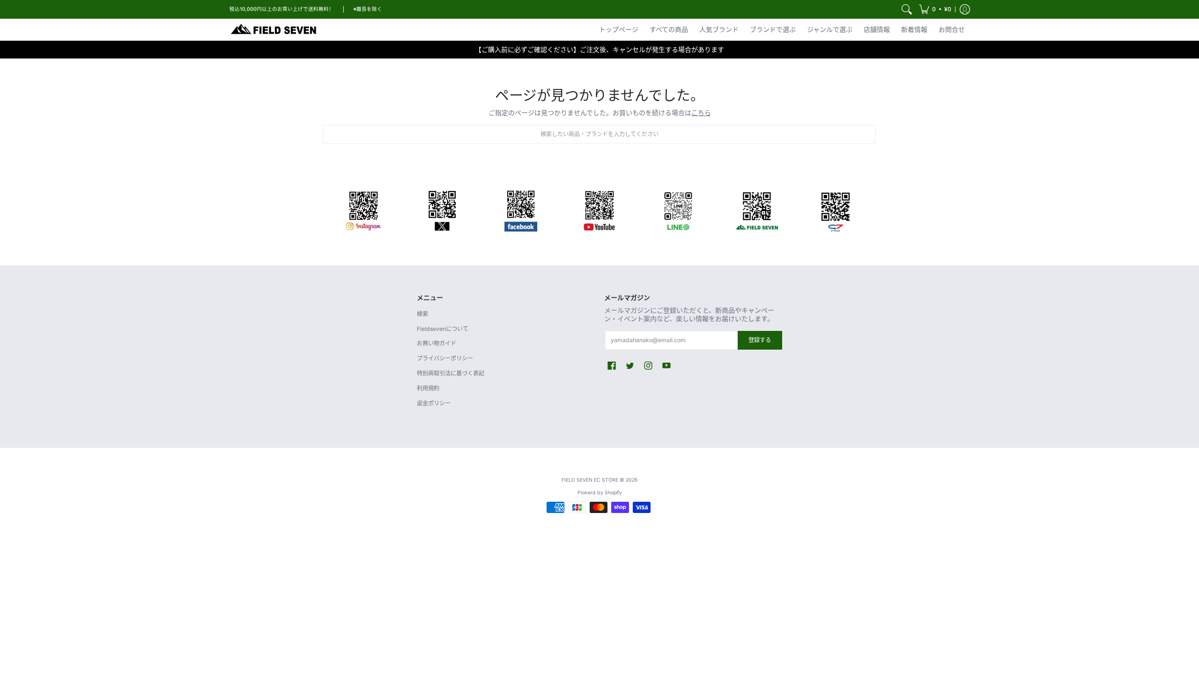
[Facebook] (520, 209)
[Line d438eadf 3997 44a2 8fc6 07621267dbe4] (678, 209)
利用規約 (428, 388)
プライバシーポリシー (445, 358)
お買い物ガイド (436, 343)
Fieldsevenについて (442, 328)
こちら (701, 113)
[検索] (907, 9)
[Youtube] (599, 209)
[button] (935, 9)
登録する (759, 340)
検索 (422, 313)
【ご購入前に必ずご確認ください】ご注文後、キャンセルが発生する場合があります (599, 49)
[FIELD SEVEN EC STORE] (273, 29)
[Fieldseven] (757, 209)
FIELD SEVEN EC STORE (590, 480)
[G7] (835, 209)
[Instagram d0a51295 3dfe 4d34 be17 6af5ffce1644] (363, 209)
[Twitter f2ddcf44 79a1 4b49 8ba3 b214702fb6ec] (442, 209)
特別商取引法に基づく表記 (450, 373)
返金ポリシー (434, 403)
